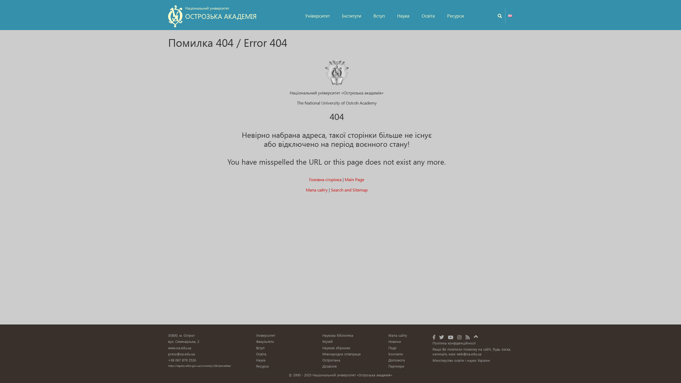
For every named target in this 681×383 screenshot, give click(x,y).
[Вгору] (476, 335)
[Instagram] (459, 337)
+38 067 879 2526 (182, 360)
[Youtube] (450, 337)
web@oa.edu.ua (469, 354)
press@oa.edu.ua (181, 354)
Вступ (379, 16)
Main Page (354, 179)
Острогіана (331, 360)
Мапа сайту (317, 190)
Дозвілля (329, 366)
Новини (394, 341)
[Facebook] (434, 337)
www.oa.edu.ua (179, 347)
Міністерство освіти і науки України (461, 360)
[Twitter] (441, 337)
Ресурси (455, 16)
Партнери (396, 366)
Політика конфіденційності (454, 343)
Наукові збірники (336, 347)
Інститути (351, 16)
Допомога (396, 360)
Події (392, 347)
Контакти (395, 354)
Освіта (428, 16)
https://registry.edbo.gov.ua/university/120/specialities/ (199, 365)
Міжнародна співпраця (341, 354)
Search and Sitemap (349, 190)
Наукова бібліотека (337, 335)
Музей (327, 341)
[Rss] (468, 337)
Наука (403, 16)
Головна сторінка (325, 179)
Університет (317, 16)
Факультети (265, 341)
